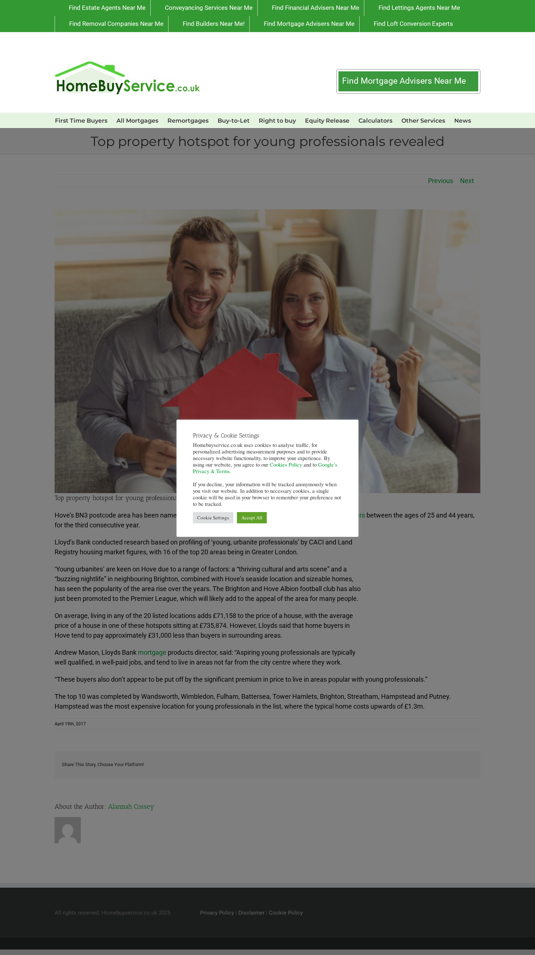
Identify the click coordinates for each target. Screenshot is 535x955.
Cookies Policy (286, 464)
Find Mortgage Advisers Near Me (405, 81)
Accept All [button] (251, 517)
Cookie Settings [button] (213, 517)
